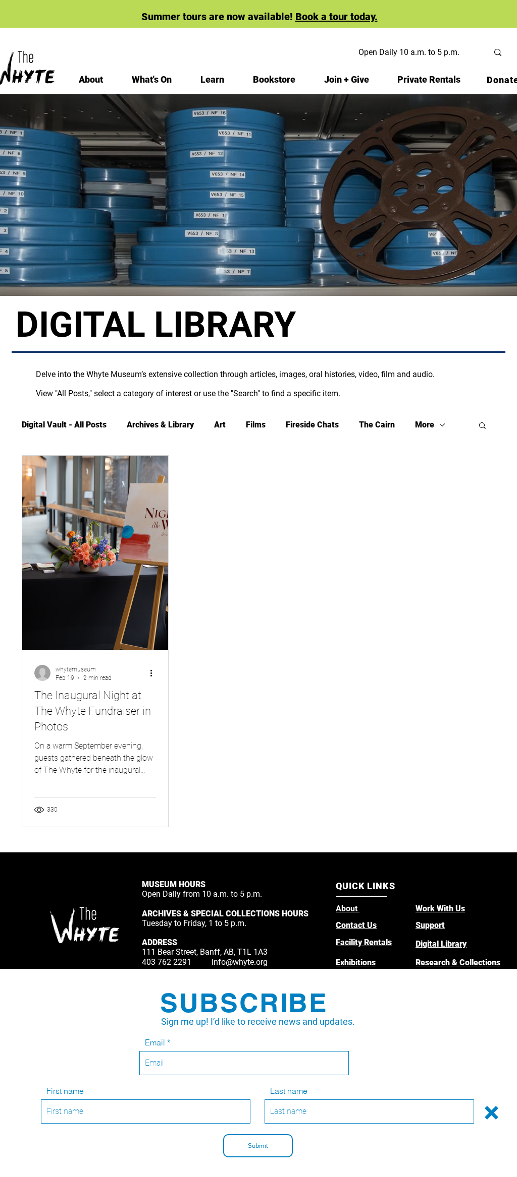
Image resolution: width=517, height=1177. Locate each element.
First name (65, 1091)
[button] (491, 1112)
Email (155, 1042)
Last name (288, 1091)
